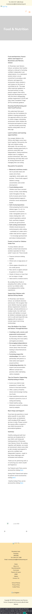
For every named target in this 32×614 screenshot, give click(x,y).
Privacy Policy (16, 585)
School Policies (16, 583)
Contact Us (16, 578)
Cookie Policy (16, 587)
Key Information (16, 568)
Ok (24, 613)
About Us (16, 566)
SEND (16, 574)
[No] (26, 613)
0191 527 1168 (15, 2)
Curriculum (16, 570)
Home (16, 564)
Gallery (16, 576)
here (21, 470)
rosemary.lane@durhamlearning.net (16, 4)
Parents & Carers (16, 572)
